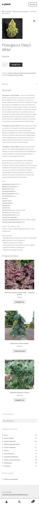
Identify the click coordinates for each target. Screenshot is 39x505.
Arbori (6, 435)
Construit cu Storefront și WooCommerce (15, 494)
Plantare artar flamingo (11, 479)
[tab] (19, 84)
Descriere (5, 84)
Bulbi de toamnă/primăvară (12, 444)
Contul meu (6, 502)
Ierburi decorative (9, 453)
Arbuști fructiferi (9, 438)
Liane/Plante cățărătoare (11, 456)
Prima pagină (7, 11)
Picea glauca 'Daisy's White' (15, 75)
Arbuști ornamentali (10, 441)
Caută (19, 502)
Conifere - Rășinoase (13, 73)
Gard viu (6, 450)
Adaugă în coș (16, 65)
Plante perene (8, 463)
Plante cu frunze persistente (20, 11)
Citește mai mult (19, 351)
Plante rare (7, 466)
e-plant (6, 4)
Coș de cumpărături (30, 500)
